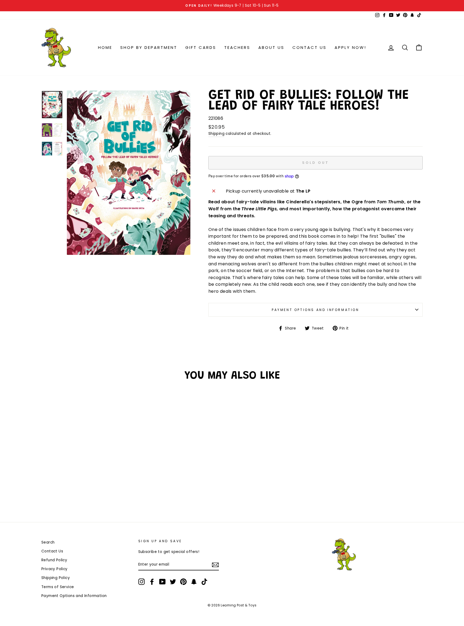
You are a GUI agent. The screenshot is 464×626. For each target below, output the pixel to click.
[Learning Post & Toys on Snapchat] (194, 581)
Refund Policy (54, 560)
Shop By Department (148, 47)
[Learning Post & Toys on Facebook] (152, 581)
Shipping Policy (55, 577)
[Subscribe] (215, 564)
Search (48, 542)
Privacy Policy (54, 568)
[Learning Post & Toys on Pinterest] (183, 581)
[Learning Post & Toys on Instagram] (141, 581)
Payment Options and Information (315, 309)
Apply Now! (350, 47)
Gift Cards (200, 47)
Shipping (216, 133)
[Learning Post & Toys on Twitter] (173, 581)
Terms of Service (57, 586)
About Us (271, 47)
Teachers (237, 47)
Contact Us (309, 47)
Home (105, 47)
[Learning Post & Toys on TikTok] (204, 581)
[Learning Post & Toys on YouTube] (162, 581)
